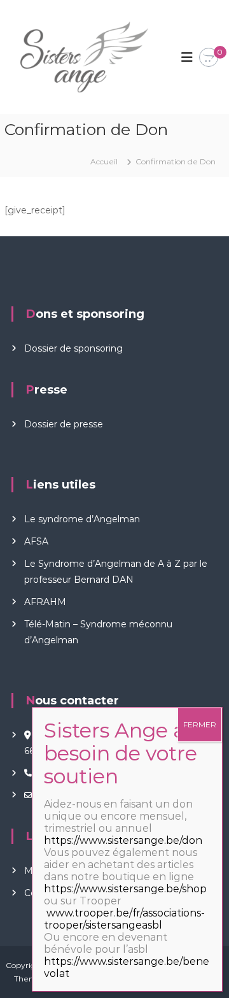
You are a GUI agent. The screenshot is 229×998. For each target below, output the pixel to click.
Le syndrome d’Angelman (82, 519)
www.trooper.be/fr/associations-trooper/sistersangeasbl (124, 919)
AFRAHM (45, 602)
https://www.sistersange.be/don (123, 840)
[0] (208, 58)
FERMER (199, 724)
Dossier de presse (63, 424)
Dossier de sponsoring (73, 348)
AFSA (36, 541)
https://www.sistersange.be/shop (125, 889)
